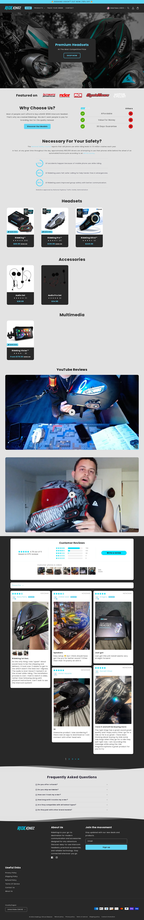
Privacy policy (70, 917)
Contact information (108, 917)
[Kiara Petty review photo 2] (14, 653)
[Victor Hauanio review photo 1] (72, 702)
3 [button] (72, 759)
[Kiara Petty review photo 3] (20, 653)
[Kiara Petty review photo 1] (30, 626)
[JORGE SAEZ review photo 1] (72, 626)
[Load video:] (72, 412)
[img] (17, 594)
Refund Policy (10, 880)
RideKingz (38, 917)
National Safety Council (41, 147)
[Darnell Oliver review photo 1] (113, 700)
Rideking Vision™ (20, 351)
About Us (9, 891)
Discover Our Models (37, 126)
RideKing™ (20, 238)
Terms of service (82, 917)
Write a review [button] (114, 553)
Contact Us (10, 887)
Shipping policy (94, 917)
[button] (128, 8)
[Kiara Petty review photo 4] (25, 653)
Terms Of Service (12, 884)
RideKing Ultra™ (89, 238)
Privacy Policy (11, 873)
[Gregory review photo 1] (113, 626)
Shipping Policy (11, 876)
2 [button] (69, 759)
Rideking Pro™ (55, 238)
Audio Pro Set (55, 295)
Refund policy (59, 917)
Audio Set (20, 295)
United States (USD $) (15, 909)
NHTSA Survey (89, 153)
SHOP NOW (72, 55)
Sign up (106, 847)
